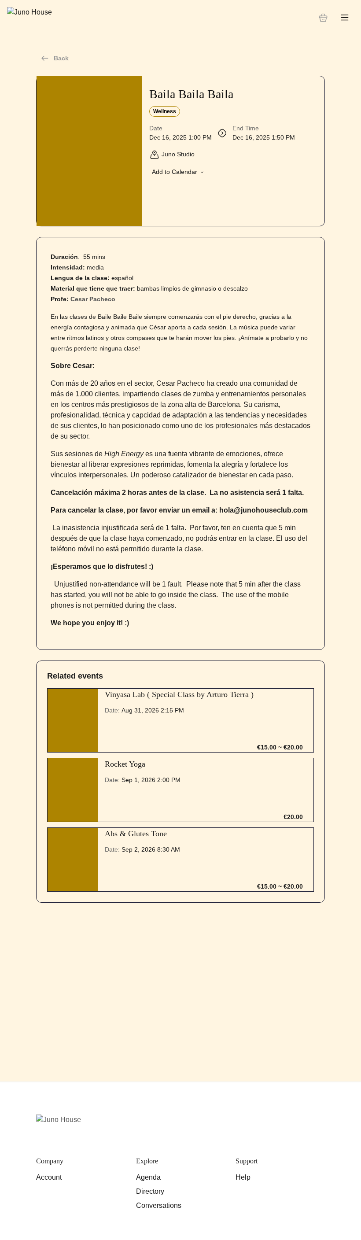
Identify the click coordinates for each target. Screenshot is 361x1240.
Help (243, 1177)
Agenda (148, 1177)
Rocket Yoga (125, 764)
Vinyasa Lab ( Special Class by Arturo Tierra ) (179, 694)
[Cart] (323, 17)
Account (49, 1177)
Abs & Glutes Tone (136, 833)
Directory (150, 1191)
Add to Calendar (174, 171)
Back (61, 58)
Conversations (158, 1205)
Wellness (164, 111)
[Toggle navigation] (344, 18)
